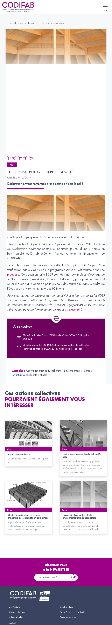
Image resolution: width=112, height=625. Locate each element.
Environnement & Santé (77, 370)
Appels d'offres (66, 607)
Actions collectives (27, 23)
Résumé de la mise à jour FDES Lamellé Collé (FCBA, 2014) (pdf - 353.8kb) (56, 337)
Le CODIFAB (14, 607)
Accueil (13, 23)
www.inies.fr (74, 309)
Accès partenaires (68, 617)
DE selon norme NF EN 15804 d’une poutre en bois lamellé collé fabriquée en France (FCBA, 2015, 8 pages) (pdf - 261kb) (56, 347)
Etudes (43, 375)
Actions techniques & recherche (44, 370)
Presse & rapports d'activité (72, 612)
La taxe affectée (16, 617)
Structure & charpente (25, 375)
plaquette (13, 274)
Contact (12, 623)
